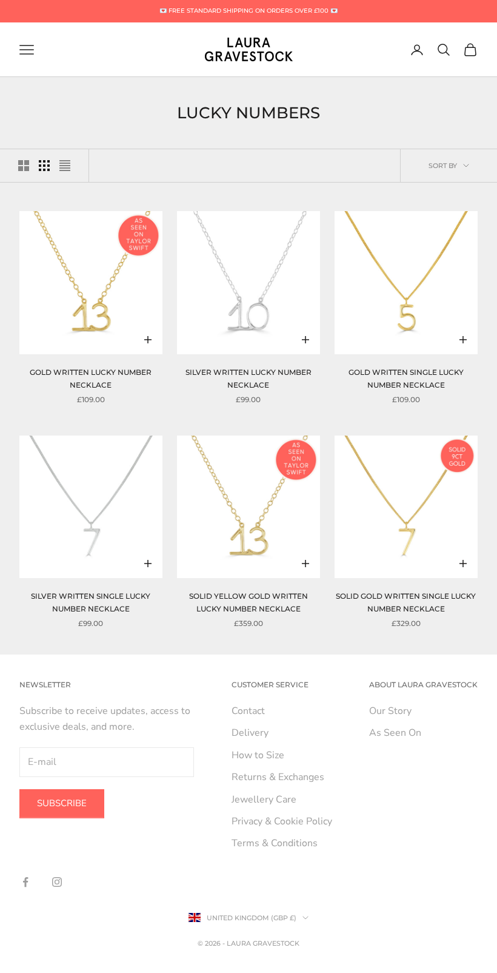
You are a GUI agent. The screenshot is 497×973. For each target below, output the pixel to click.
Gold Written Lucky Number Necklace (91, 378)
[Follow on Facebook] (25, 882)
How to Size (258, 755)
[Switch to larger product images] (23, 165)
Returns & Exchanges (278, 777)
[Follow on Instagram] (57, 882)
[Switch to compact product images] (64, 165)
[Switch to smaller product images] (44, 165)
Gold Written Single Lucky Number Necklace (406, 378)
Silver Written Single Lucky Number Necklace (90, 602)
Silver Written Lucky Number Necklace (248, 378)
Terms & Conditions (275, 843)
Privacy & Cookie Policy (282, 821)
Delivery (250, 732)
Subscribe (62, 803)
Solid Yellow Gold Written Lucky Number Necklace (248, 602)
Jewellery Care (264, 799)
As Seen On (395, 732)
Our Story (390, 711)
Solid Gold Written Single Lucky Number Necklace (406, 602)
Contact (248, 711)
